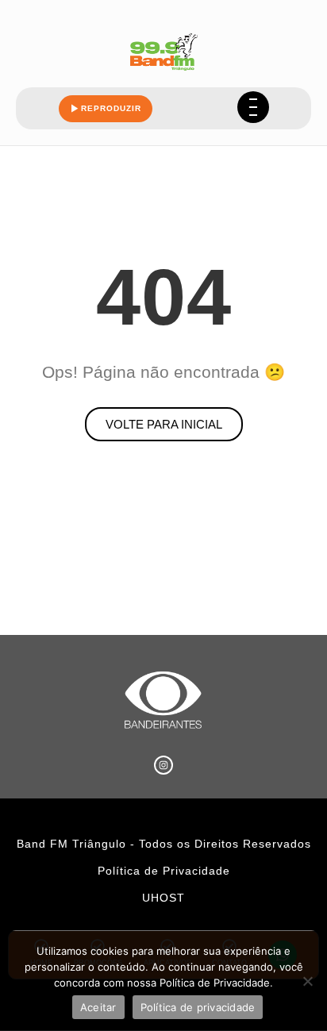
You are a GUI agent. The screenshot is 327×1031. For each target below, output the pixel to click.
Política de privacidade (198, 1007)
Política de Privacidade (164, 870)
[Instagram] (163, 765)
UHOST (163, 897)
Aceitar (98, 1007)
